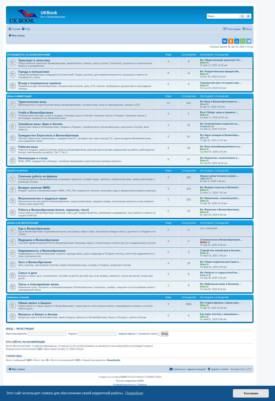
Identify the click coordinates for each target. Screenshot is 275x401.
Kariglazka (205, 126)
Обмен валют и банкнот (35, 303)
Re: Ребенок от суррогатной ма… (219, 272)
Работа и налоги (17, 171)
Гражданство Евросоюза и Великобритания (48, 135)
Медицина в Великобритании (38, 240)
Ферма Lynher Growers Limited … (219, 176)
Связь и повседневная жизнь (38, 284)
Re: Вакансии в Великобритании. (220, 209)
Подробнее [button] (134, 393)
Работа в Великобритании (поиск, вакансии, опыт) (53, 209)
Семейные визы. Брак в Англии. (40, 124)
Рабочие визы (28, 146)
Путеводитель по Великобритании (28, 55)
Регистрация (25, 328)
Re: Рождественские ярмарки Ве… (220, 71)
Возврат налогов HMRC (34, 187)
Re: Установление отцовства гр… (220, 123)
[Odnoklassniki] (230, 41)
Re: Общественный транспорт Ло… (221, 60)
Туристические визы (32, 101)
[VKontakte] (224, 41)
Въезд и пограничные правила (39, 83)
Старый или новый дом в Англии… (221, 250)
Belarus (204, 275)
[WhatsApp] (242, 41)
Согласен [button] (251, 393)
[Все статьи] (24, 15)
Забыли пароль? (127, 333)
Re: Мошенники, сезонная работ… (220, 198)
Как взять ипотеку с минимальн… (220, 314)
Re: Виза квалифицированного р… (221, 146)
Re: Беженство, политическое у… (220, 158)
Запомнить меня (147, 333)
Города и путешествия (33, 71)
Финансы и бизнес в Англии (37, 314)
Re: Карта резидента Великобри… (220, 135)
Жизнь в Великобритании (22, 223)
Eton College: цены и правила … (219, 112)
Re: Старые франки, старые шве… (220, 302)
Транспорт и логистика (34, 60)
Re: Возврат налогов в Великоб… (220, 187)
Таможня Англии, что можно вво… (220, 83)
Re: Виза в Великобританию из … (220, 101)
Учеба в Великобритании (35, 112)
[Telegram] (248, 41)
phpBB (122, 377)
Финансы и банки (18, 297)
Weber (203, 242)
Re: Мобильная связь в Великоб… (220, 284)
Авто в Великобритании (35, 262)
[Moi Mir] (236, 41)
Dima (203, 62)
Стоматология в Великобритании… (221, 239)
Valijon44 (204, 178)
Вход (9, 328)
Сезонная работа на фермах (37, 176)
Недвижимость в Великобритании (42, 250)
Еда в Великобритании (34, 228)
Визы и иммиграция (19, 96)
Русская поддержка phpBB (130, 380)
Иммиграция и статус (33, 158)
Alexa (203, 104)
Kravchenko (113, 360)
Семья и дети (27, 273)
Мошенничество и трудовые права (42, 198)
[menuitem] (25, 29)
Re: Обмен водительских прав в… (220, 262)
